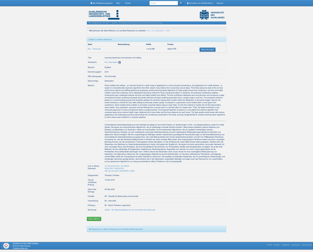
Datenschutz (307, 245)
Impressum (295, 245)
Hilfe (118, 3)
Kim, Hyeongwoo (111, 62)
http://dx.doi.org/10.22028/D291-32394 (120, 171)
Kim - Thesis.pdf (94, 49)
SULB (269, 245)
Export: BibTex (94, 219)
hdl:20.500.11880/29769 (114, 168)
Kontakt (277, 245)
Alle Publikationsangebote (102, 3)
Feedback (285, 245)
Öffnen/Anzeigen (207, 49)
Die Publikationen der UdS (99, 23)
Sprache (220, 3)
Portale (128, 3)
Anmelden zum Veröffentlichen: (201, 3)
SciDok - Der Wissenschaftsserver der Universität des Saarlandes (137, 23)
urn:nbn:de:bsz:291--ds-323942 (117, 166)
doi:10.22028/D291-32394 (158, 31)
